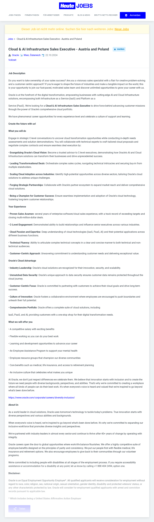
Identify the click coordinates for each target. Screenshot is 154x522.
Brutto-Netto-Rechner (105, 15)
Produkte (68, 15)
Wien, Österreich (32, 55)
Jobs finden (15, 15)
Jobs (10, 39)
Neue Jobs (122, 29)
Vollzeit (12, 60)
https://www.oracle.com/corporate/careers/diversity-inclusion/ (41, 397)
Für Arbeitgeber (51, 15)
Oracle (15, 55)
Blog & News (84, 15)
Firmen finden (32, 15)
